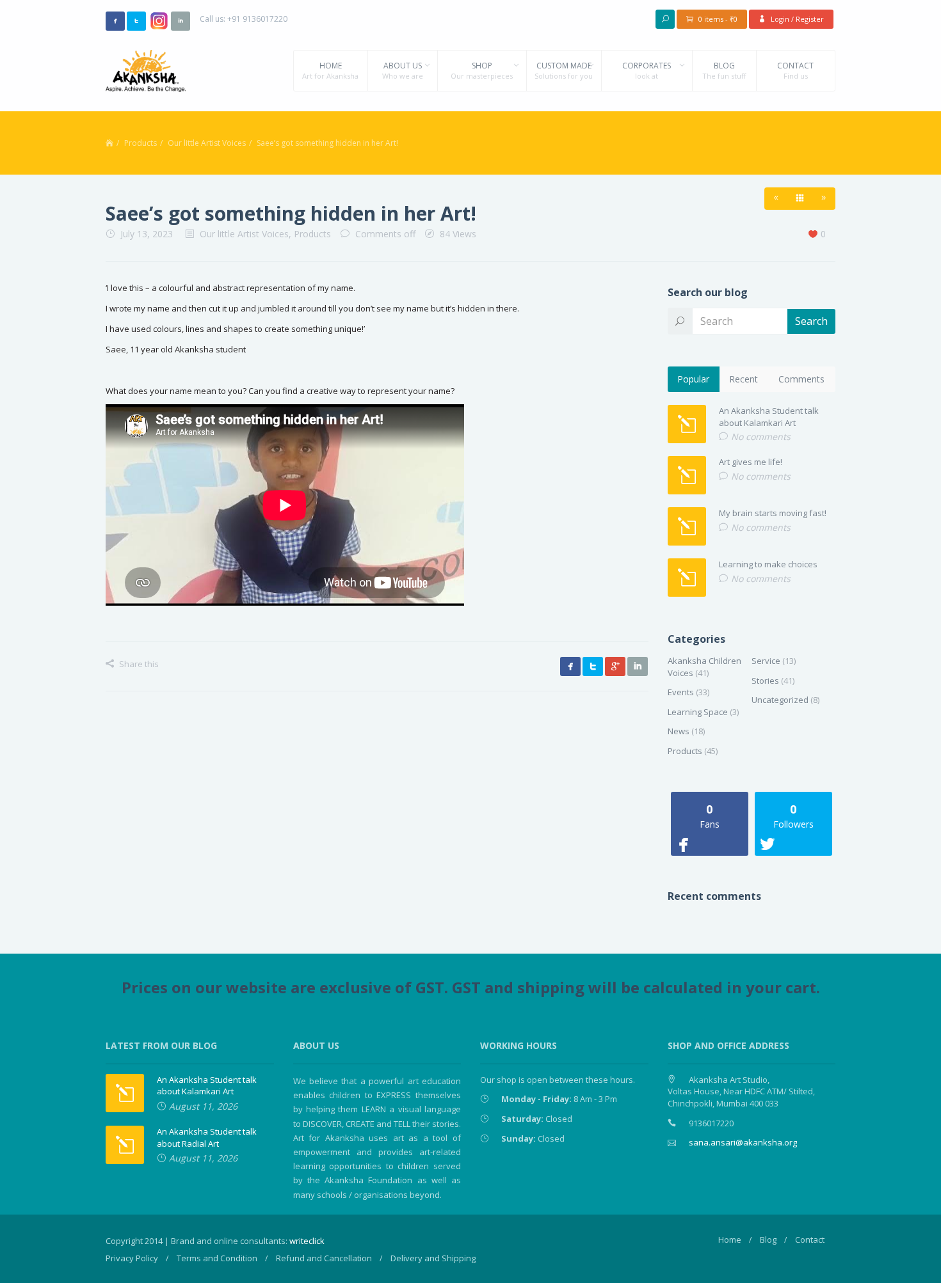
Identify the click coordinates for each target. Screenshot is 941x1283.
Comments (801, 379)
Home (330, 70)
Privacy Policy (132, 1258)
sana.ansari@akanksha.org (743, 1142)
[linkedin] (180, 21)
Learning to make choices (768, 564)
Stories (765, 680)
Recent (743, 379)
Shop (482, 70)
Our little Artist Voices (207, 143)
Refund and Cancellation (324, 1258)
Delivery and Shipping (433, 1258)
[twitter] (136, 21)
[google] (615, 666)
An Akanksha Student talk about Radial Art (207, 1137)
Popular (693, 379)
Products (140, 143)
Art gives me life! (750, 462)
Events (681, 692)
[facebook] (115, 21)
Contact (795, 70)
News (678, 731)
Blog (724, 70)
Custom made (564, 70)
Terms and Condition (217, 1258)
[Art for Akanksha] (146, 70)
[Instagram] (158, 20)
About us (402, 70)
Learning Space (698, 712)
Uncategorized (780, 699)
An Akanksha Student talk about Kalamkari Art (769, 417)
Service (766, 660)
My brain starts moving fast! (772, 513)
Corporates (646, 70)
